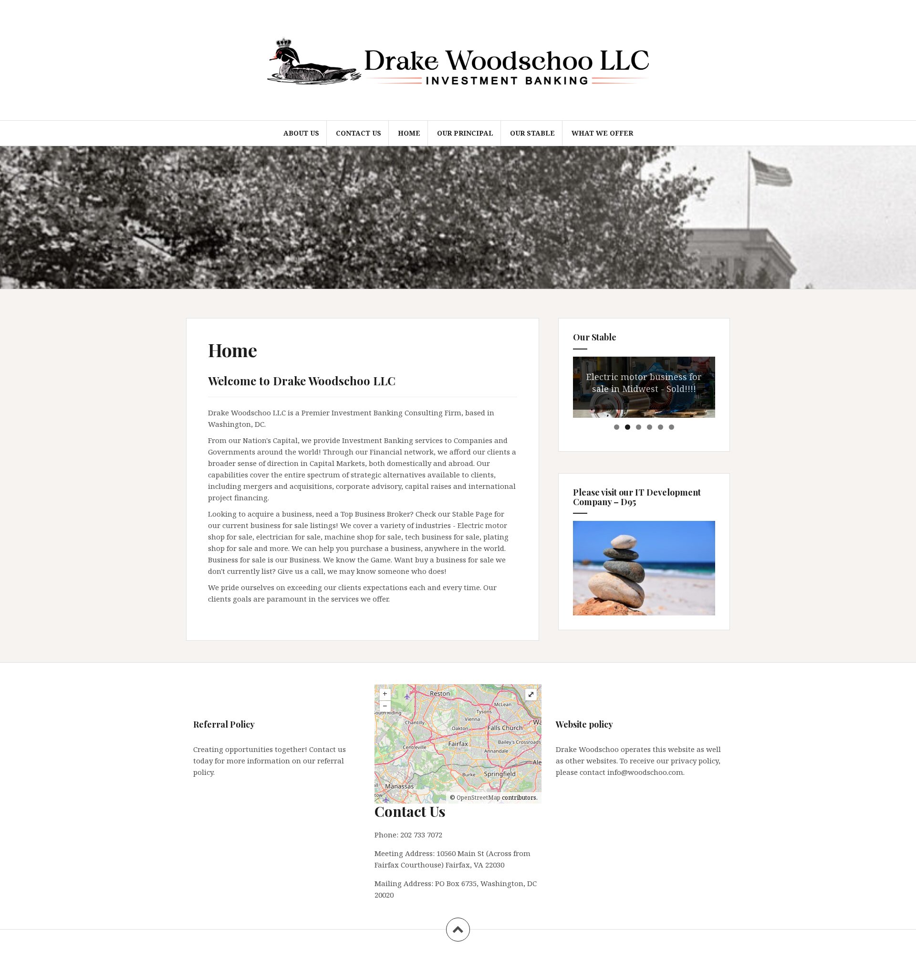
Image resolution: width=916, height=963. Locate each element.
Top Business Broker (375, 514)
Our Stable (532, 133)
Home (409, 133)
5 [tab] (660, 427)
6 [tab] (671, 427)
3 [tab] (638, 427)
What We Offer (602, 133)
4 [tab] (649, 427)
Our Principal (465, 133)
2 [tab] (627, 427)
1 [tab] (616, 427)
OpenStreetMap (478, 798)
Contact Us (358, 133)
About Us (301, 133)
